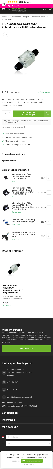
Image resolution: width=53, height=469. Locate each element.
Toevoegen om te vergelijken (12, 127)
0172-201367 (12, 382)
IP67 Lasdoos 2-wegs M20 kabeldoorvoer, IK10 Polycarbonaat (13, 289)
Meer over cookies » (27, 464)
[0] (49, 8)
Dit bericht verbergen (31, 461)
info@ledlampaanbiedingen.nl (19, 397)
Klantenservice (26, 348)
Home (4, 17)
